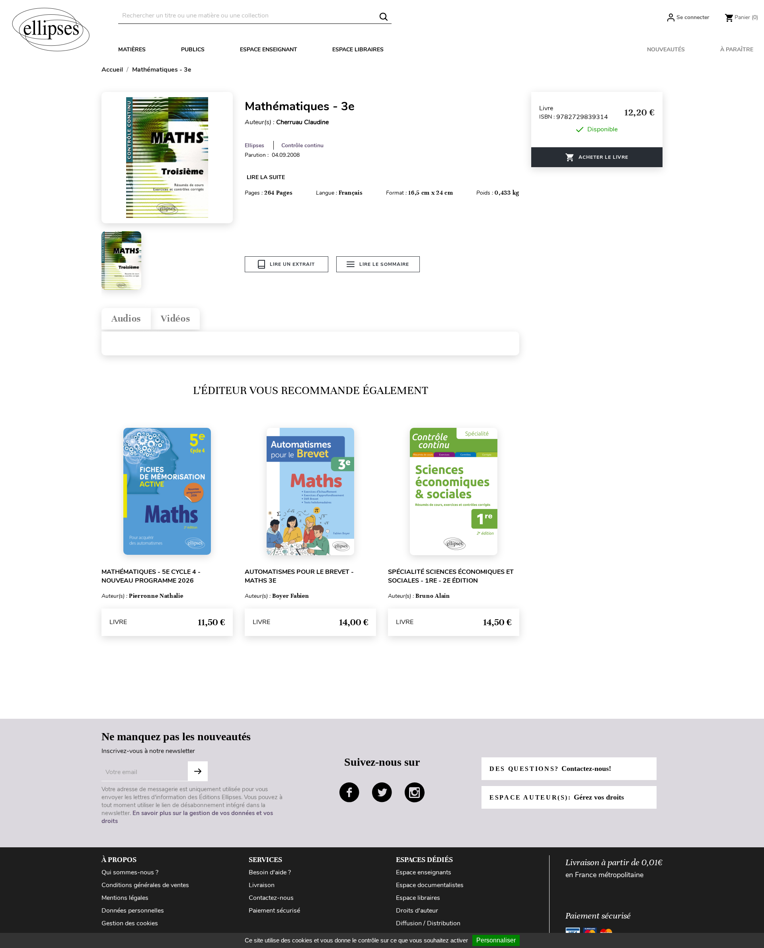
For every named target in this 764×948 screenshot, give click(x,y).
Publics (193, 49)
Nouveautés (666, 49)
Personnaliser (496, 940)
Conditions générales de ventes (145, 885)
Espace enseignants (423, 872)
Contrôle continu (302, 145)
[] (383, 17)
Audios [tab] (126, 318)
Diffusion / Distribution (428, 923)
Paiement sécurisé (274, 910)
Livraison (262, 885)
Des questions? (550, 768)
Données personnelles (132, 910)
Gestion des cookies (129, 923)
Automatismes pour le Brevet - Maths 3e (299, 576)
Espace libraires (358, 49)
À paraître (736, 49)
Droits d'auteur (417, 910)
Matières (132, 49)
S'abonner (198, 771)
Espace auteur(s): (556, 797)
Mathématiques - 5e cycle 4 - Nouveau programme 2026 (151, 576)
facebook (349, 792)
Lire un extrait (292, 264)
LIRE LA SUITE (266, 177)
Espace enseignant (268, 49)
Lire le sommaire (384, 264)
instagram (415, 792)
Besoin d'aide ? (270, 872)
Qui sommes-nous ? (129, 872)
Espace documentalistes (430, 885)
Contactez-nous (271, 897)
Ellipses (254, 145)
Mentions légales (124, 897)
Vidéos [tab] (175, 318)
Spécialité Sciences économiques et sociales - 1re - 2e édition (451, 576)
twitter (382, 792)
